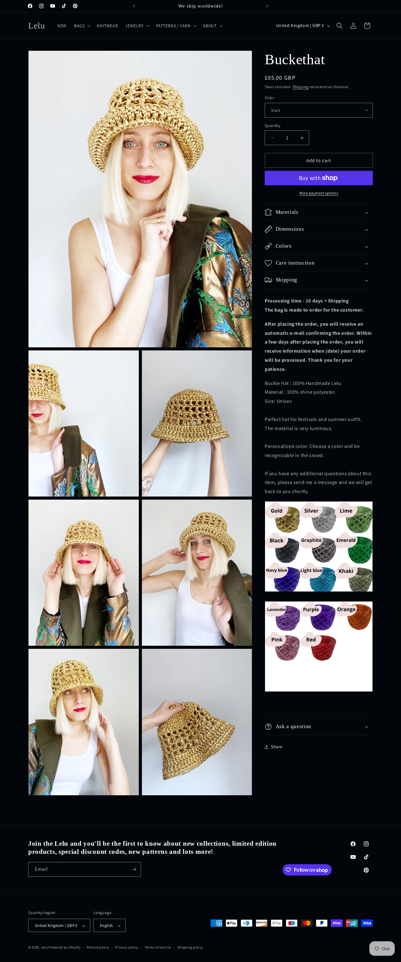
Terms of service (158, 947)
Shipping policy (190, 947)
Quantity (272, 125)
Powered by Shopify (65, 947)
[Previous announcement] (134, 6)
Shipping (301, 86)
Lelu (44, 947)
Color (269, 97)
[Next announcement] (267, 6)
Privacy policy (126, 947)
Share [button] (277, 746)
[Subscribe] (134, 869)
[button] (81, 25)
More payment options (318, 193)
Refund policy (98, 947)
